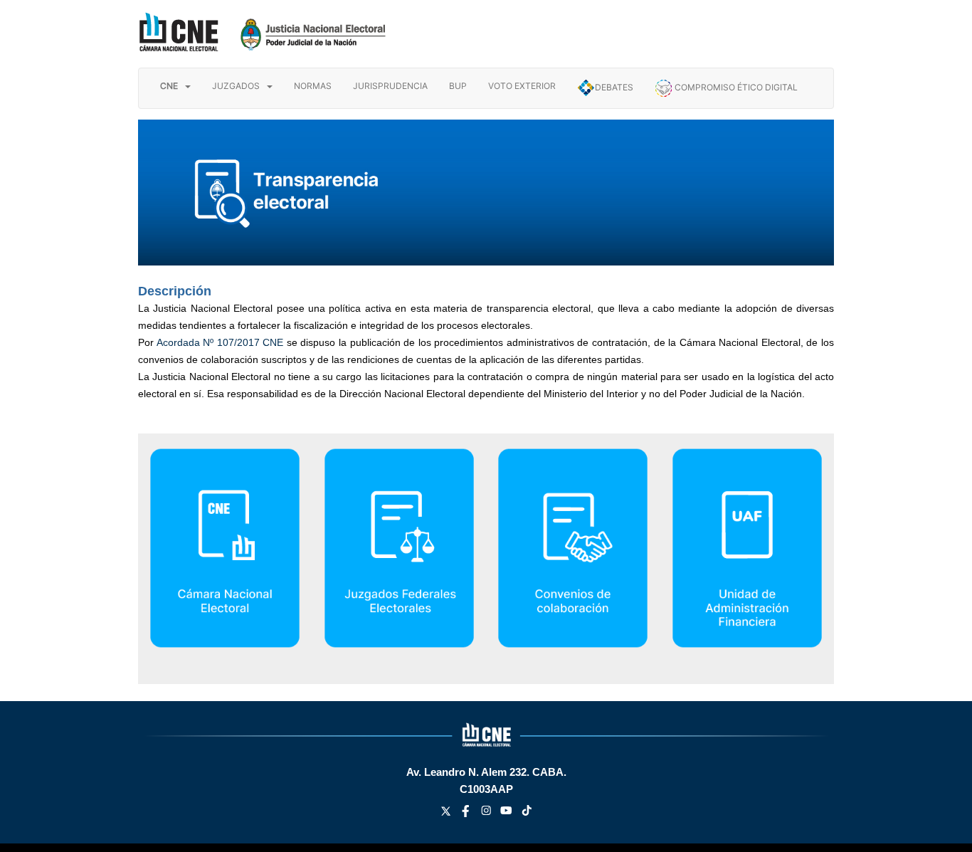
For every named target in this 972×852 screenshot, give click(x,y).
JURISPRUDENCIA (390, 85)
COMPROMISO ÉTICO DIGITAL (735, 87)
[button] (175, 86)
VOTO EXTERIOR (522, 85)
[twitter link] (447, 813)
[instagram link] (487, 813)
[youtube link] (507, 813)
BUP (458, 85)
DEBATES (614, 87)
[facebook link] (467, 813)
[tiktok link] (527, 813)
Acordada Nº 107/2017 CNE (220, 342)
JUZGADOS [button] (236, 85)
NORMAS (313, 85)
